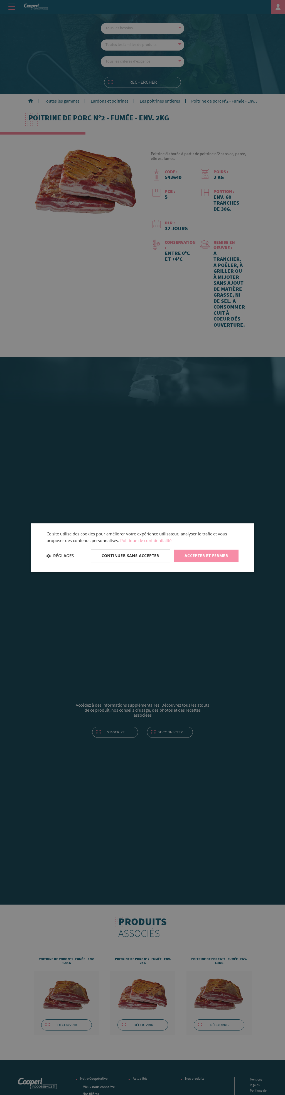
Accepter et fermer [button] (206, 555)
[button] (60, 555)
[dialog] (142, 547)
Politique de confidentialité (145, 540)
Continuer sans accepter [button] (130, 555)
